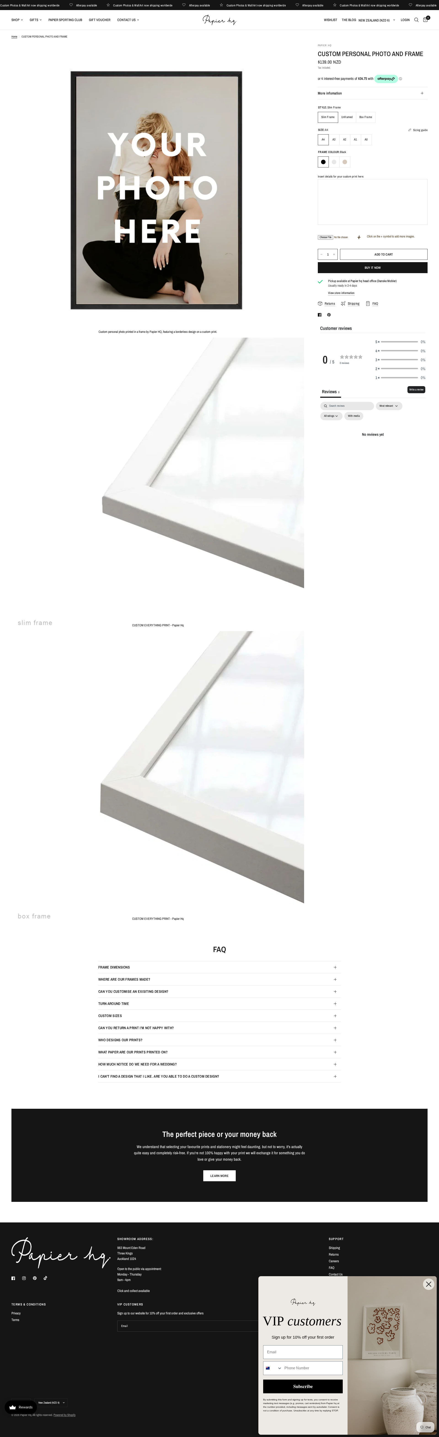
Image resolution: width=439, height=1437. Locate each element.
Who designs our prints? (120, 1039)
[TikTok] (49, 1278)
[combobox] (272, 1368)
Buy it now (373, 268)
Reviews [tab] (330, 391)
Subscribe (303, 1386)
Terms (15, 1319)
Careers (334, 1261)
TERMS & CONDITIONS (28, 1304)
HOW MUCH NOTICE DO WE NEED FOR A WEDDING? (137, 1064)
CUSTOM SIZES (110, 1015)
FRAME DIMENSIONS (114, 967)
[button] (400, 342)
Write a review (416, 389)
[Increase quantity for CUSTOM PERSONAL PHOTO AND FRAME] (334, 254)
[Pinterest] (38, 1278)
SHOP (15, 19)
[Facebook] (16, 1278)
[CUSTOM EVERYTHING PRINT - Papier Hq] (294, 347)
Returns (334, 1254)
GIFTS (34, 19)
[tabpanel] (372, 444)
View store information (341, 293)
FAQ (332, 1267)
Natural (344, 161)
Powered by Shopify (64, 1415)
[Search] (416, 20)
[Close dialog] (428, 1284)
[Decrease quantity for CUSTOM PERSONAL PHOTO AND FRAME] (321, 254)
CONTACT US (126, 19)
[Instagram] (27, 1278)
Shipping (334, 1247)
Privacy (16, 1313)
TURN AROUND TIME (113, 1003)
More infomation (330, 93)
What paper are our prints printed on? (133, 1052)
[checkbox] (353, 416)
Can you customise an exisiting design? (133, 991)
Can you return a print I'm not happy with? (136, 1027)
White (334, 161)
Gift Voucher (99, 19)
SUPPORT (336, 1239)
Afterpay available (102, 5)
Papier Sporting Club (65, 19)
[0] (424, 20)
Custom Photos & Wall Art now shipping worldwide (46, 5)
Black (323, 161)
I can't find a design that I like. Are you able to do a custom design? (158, 1076)
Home (14, 36)
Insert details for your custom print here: (341, 176)
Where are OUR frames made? (124, 979)
